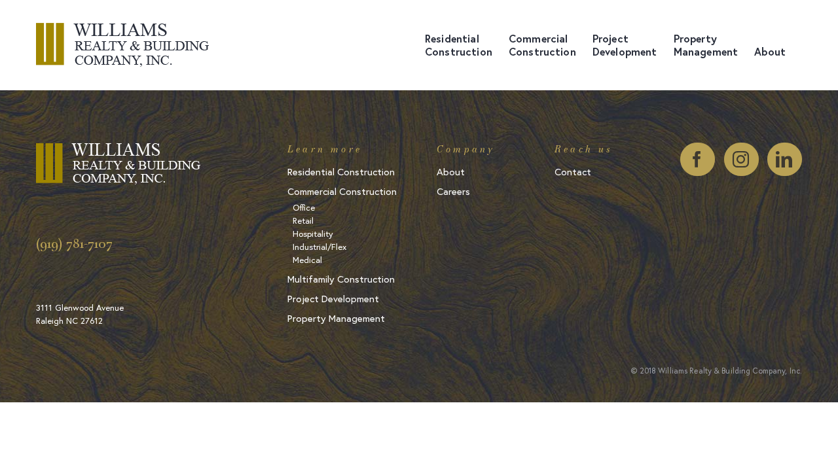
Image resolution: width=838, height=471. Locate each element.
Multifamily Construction (341, 280)
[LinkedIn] (784, 159)
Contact (573, 172)
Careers (453, 192)
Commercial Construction (342, 192)
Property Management (336, 319)
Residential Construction (341, 172)
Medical (307, 260)
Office (304, 208)
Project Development (333, 299)
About (451, 172)
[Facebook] (697, 159)
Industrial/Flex (319, 247)
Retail (303, 221)
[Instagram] (741, 159)
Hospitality (313, 234)
